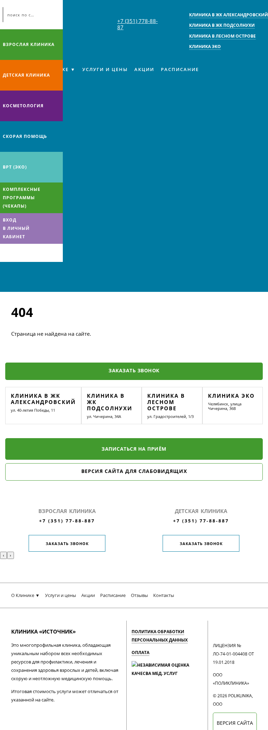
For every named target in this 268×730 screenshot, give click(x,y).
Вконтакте (6, 252)
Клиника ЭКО (231, 395)
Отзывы (139, 595)
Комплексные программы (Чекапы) (21, 197)
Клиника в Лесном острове (166, 402)
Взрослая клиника (28, 44)
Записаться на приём (134, 448)
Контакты (163, 595)
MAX (20, 252)
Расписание (180, 69)
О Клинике (22, 595)
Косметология (23, 106)
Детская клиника (26, 75)
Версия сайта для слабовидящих (134, 471)
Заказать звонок (134, 370)
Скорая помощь (25, 136)
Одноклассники (34, 252)
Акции (144, 69)
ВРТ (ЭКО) (15, 167)
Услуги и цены (105, 69)
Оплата (140, 652)
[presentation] (3, 555)
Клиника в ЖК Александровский (43, 398)
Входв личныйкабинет (16, 228)
